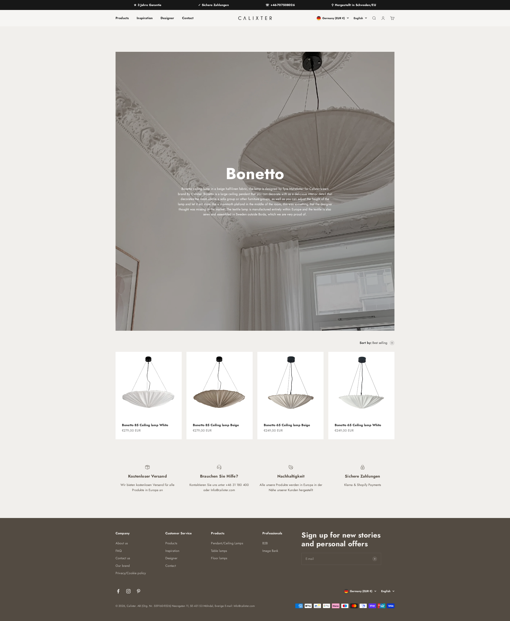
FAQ (119, 550)
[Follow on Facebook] (118, 591)
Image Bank (270, 550)
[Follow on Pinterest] (138, 591)
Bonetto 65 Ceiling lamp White (358, 425)
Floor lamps (219, 558)
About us (122, 543)
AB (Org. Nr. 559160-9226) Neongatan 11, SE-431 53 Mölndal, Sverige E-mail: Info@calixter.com (196, 606)
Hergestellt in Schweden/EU (355, 5)
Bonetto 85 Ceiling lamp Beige (216, 425)
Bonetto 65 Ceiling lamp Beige (287, 425)
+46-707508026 (282, 5)
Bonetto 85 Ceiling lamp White (145, 425)
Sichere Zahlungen (215, 5)
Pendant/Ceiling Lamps (227, 543)
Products (122, 18)
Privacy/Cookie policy (131, 573)
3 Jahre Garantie (148, 5)
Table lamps (219, 550)
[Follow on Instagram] (128, 591)
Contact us (123, 558)
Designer (167, 18)
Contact (187, 18)
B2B (265, 543)
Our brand (123, 565)
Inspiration (145, 18)
